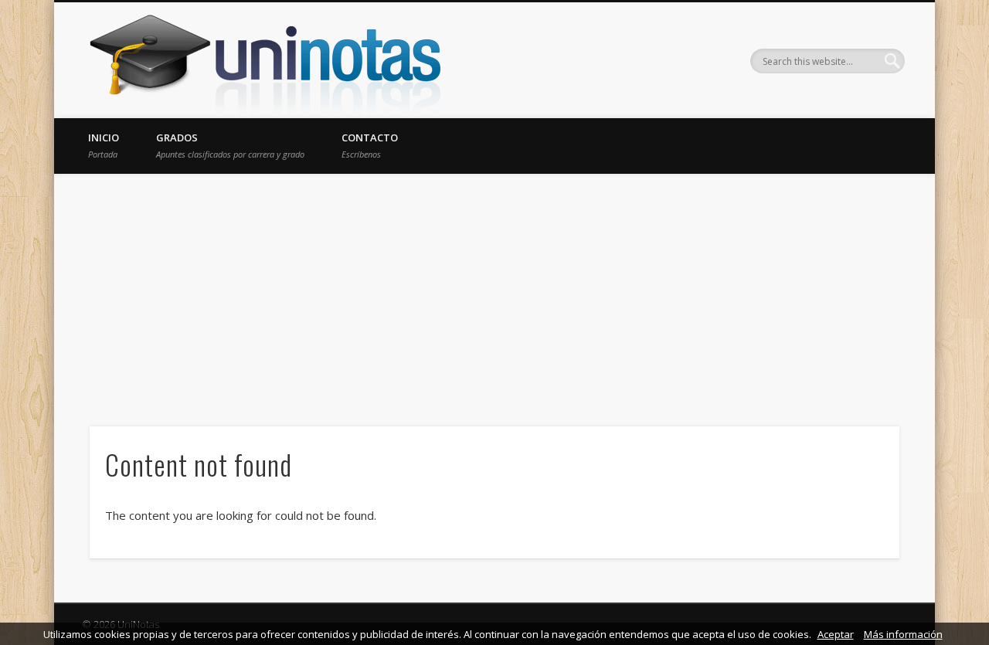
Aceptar (835, 634)
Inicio (103, 145)
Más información (903, 634)
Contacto (370, 145)
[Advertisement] (494, 290)
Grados (230, 145)
